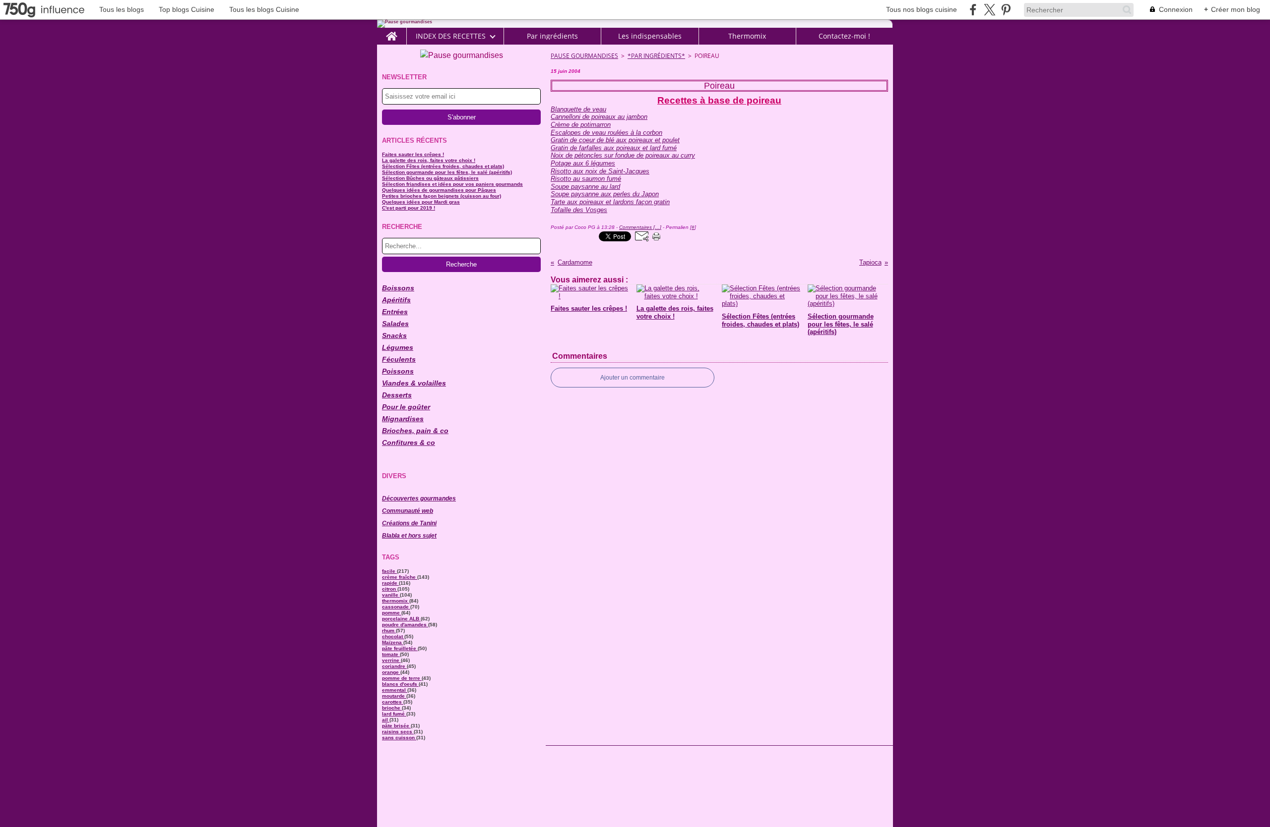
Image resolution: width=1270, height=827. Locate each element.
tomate (391, 654)
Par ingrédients (552, 36)
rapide (390, 583)
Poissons (398, 371)
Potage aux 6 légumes (583, 163)
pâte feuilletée (400, 648)
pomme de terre (402, 678)
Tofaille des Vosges (579, 210)
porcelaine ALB (401, 618)
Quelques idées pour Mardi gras (421, 202)
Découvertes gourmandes (419, 498)
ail (385, 719)
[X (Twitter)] (989, 9)
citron (389, 589)
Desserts (397, 395)
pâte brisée (396, 725)
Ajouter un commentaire (632, 377)
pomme (391, 612)
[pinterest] (1006, 9)
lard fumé (394, 714)
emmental (394, 690)
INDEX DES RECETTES (451, 36)
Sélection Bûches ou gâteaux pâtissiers (430, 178)
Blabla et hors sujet (409, 535)
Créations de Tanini (409, 523)
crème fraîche (399, 577)
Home (391, 32)
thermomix (395, 601)
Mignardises (403, 419)
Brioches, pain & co (415, 431)
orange (391, 672)
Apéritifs (396, 300)
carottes (392, 702)
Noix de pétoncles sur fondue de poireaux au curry (623, 155)
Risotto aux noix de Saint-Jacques (600, 171)
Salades (395, 324)
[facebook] (973, 9)
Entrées (395, 312)
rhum (389, 630)
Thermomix (747, 36)
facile (389, 571)
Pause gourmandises (584, 56)
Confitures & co (408, 442)
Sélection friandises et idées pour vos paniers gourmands (452, 184)
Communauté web (407, 510)
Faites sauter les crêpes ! (413, 154)
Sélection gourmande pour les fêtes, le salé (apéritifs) (447, 172)
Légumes (397, 347)
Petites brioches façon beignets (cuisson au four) (441, 196)
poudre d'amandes (405, 624)
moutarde (394, 696)
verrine (391, 660)
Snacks (394, 335)
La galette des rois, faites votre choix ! (428, 160)
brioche (392, 708)
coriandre (394, 666)
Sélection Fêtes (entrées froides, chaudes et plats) (443, 166)
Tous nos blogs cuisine (921, 9)
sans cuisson (399, 737)
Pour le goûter (406, 407)
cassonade (396, 606)
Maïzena (392, 642)
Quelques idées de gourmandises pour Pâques (439, 190)
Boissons (398, 288)
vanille (391, 595)
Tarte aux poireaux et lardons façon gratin (610, 202)
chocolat (393, 636)
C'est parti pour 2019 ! (408, 208)
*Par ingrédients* (656, 56)
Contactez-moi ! (844, 36)
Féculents (399, 359)
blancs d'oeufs (400, 684)
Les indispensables (650, 36)
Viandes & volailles (414, 383)
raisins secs (398, 731)
